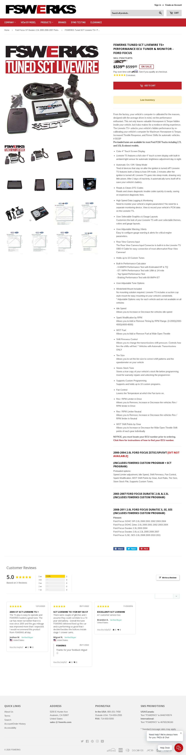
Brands (62, 22)
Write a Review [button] (169, 577)
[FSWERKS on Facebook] (87, 741)
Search (7, 720)
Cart (176, 13)
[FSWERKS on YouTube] (102, 741)
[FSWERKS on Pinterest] (92, 741)
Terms (7, 716)
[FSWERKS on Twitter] (82, 741)
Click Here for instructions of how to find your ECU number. (143, 440)
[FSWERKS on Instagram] (97, 741)
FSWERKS (15, 750)
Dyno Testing (78, 22)
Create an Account (173, 5)
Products (46, 22)
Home (6, 30)
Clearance (96, 22)
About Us (8, 711)
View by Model (28, 22)
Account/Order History (15, 724)
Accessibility (10, 728)
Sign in (157, 5)
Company (9, 22)
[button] (26, 647)
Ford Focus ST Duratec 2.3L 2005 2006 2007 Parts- (37, 30)
